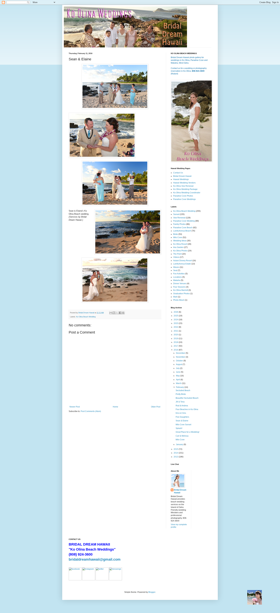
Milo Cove (177, 237)
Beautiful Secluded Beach (187, 398)
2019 (176, 338)
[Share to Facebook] (120, 312)
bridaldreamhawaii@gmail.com (95, 559)
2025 (176, 316)
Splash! (179, 428)
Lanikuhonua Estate (182, 264)
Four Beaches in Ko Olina (187, 409)
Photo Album (178, 300)
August (179, 364)
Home (115, 407)
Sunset (176, 214)
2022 (176, 327)
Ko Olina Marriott (180, 290)
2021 (176, 331)
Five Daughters (182, 417)
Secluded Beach (183, 390)
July (178, 368)
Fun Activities (179, 274)
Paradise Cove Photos (183, 196)
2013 (176, 457)
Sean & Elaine (182, 421)
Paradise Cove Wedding (184, 221)
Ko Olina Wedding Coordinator (186, 193)
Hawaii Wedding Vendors (184, 183)
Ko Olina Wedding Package (185, 189)
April (178, 379)
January (180, 444)
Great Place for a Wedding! (187, 432)
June (178, 372)
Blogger (151, 592)
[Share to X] (117, 312)
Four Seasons (179, 287)
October (179, 361)
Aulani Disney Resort (182, 260)
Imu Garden (178, 247)
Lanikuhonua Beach (182, 231)
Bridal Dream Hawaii (182, 176)
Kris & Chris (181, 413)
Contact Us (178, 173)
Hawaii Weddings (181, 179)
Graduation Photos (181, 293)
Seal (175, 270)
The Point (177, 254)
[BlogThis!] (114, 312)
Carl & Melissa (182, 436)
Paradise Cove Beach (182, 227)
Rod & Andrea (182, 406)
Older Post (155, 407)
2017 (176, 346)
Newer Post (75, 407)
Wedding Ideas (180, 241)
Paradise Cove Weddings (184, 199)
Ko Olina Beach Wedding (86, 317)
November (181, 357)
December (181, 353)
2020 (176, 335)
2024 (176, 319)
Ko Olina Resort (180, 244)
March (179, 383)
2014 (176, 453)
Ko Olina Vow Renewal (183, 186)
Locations (177, 277)
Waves (176, 267)
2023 (176, 323)
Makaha (176, 280)
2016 (176, 350)
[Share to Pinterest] (123, 312)
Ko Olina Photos (180, 251)
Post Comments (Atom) (91, 411)
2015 (176, 449)
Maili (175, 297)
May (178, 376)
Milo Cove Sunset (183, 424)
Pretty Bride (181, 394)
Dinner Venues (179, 283)
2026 (176, 312)
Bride (175, 234)
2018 (176, 342)
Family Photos (179, 224)
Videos (176, 257)
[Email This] (110, 312)
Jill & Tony (180, 402)
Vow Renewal (179, 218)
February (180, 387)
